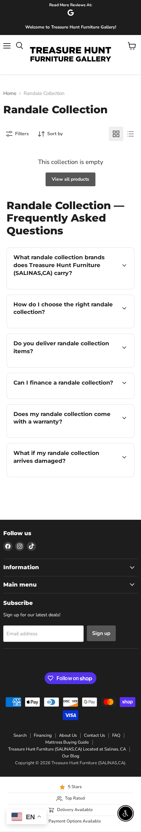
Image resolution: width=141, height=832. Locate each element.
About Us (68, 735)
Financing (43, 735)
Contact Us (94, 735)
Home (9, 93)
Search (20, 735)
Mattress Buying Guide (67, 742)
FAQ (116, 735)
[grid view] (116, 134)
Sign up (101, 633)
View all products (70, 179)
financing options (59, 397)
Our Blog (70, 756)
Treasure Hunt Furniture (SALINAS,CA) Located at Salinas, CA (67, 749)
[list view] (130, 134)
